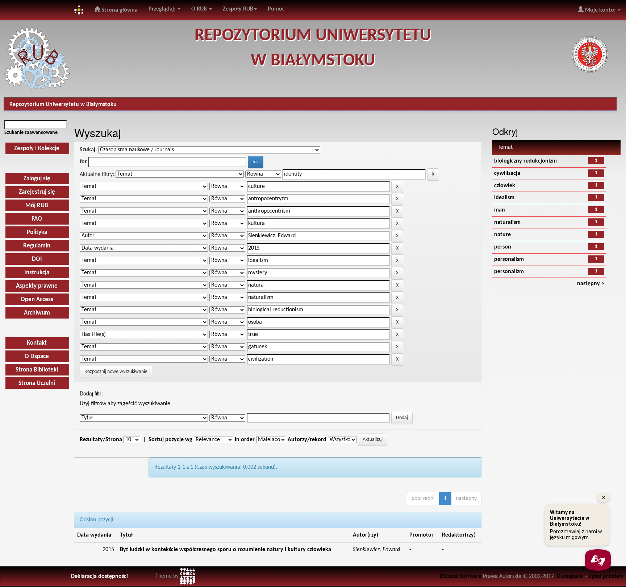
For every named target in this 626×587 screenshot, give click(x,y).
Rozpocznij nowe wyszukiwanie (115, 371)
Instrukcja (36, 273)
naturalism (507, 222)
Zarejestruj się (37, 192)
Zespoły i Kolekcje (36, 148)
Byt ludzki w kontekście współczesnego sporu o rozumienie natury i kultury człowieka (225, 550)
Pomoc (276, 9)
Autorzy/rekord (307, 440)
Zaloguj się (37, 179)
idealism (504, 198)
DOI (37, 259)
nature (502, 235)
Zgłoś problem (606, 576)
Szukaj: (88, 150)
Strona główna (119, 10)
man (499, 210)
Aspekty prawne (37, 286)
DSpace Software (460, 576)
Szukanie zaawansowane (31, 132)
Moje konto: (600, 10)
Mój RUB (36, 205)
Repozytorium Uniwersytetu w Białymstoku (63, 104)
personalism (509, 259)
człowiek (504, 186)
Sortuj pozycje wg (170, 440)
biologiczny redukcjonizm (525, 161)
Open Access (37, 299)
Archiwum (37, 313)
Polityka (37, 232)
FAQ (37, 219)
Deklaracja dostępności (99, 576)
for (83, 162)
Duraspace (570, 576)
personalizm (509, 272)
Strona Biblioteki (37, 370)
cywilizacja (507, 173)
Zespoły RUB (238, 9)
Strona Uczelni (36, 383)
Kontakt (37, 343)
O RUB (199, 9)
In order (245, 440)
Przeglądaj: (163, 9)
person (502, 247)
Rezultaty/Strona (101, 440)
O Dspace (37, 356)
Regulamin (36, 246)
